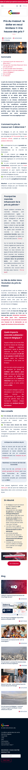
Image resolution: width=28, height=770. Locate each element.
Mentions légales (6, 734)
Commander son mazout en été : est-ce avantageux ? (12, 640)
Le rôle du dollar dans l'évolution (12, 68)
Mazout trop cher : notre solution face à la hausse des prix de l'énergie (13, 685)
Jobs (2, 738)
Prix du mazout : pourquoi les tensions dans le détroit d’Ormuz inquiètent (13, 662)
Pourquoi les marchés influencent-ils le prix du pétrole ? (15, 66)
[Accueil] (14, 12)
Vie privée (4, 736)
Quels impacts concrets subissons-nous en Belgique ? (14, 71)
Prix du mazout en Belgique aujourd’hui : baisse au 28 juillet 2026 (12, 618)
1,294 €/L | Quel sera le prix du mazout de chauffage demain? (12, 596)
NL (26, 6)
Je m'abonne (14, 563)
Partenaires (4, 741)
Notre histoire (5, 743)
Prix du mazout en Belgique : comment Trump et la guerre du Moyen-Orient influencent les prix (12, 708)
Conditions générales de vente (10, 732)
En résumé (6, 76)
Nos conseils (6, 74)
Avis (2, 739)
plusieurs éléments (7, 141)
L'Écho (20, 238)
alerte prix (4, 488)
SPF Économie (15, 136)
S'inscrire (6, 760)
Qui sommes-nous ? (7, 745)
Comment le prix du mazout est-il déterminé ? (13, 62)
